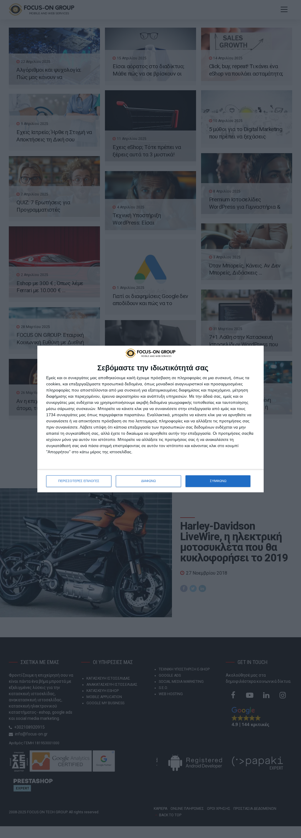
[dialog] (150, 419)
